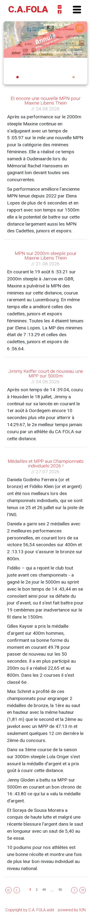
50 (60, 889)
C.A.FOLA (28, 9)
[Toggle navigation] (77, 9)
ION (82, 910)
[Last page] (82, 890)
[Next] (74, 890)
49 (44, 889)
